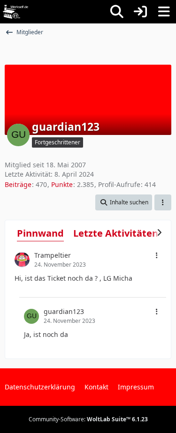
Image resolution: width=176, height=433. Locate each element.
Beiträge (18, 184)
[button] (123, 202)
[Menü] (163, 11)
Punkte (62, 184)
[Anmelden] (140, 11)
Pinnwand (40, 233)
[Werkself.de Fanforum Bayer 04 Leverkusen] (15, 11)
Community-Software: (88, 419)
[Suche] (116, 11)
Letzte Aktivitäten (115, 233)
